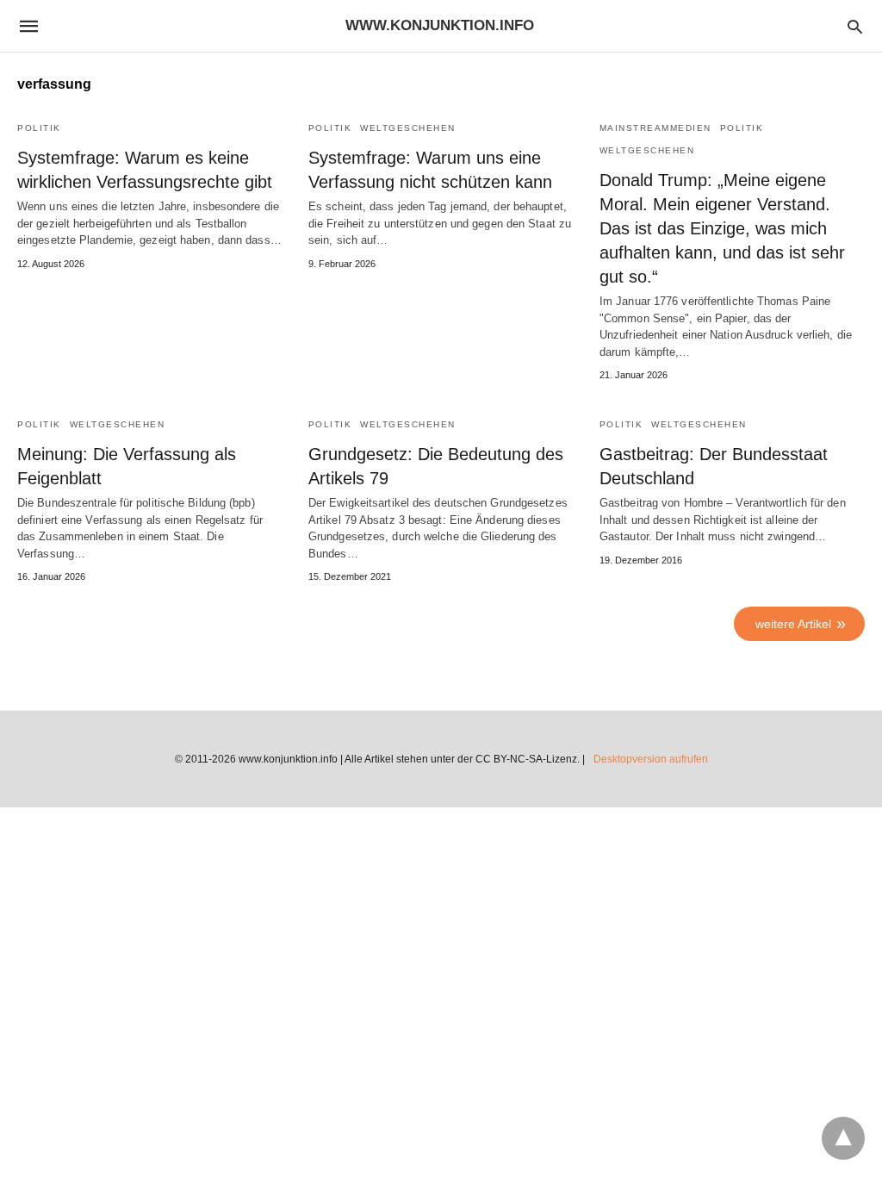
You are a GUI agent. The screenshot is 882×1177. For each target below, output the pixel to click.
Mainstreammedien (655, 128)
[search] (855, 26)
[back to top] (843, 1138)
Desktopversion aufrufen (650, 759)
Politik (39, 128)
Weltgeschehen (408, 128)
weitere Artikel (793, 624)
